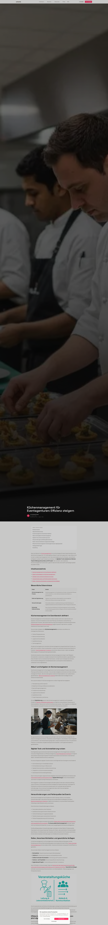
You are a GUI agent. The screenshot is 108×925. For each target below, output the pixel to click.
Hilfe (68, 1)
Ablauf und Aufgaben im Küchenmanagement (42, 535)
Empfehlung (35, 547)
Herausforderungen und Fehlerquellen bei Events (42, 539)
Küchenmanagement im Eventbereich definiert (42, 533)
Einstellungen (54, 921)
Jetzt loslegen (88, 1)
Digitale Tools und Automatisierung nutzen (41, 537)
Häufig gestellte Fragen (37, 545)
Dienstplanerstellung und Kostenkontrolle (41, 777)
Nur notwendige (47, 918)
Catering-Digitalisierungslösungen (44, 702)
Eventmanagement (46, 553)
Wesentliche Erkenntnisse (38, 531)
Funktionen (41, 1)
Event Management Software (63, 753)
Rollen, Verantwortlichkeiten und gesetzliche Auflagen (43, 541)
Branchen (49, 1)
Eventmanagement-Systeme (43, 650)
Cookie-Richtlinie (46, 916)
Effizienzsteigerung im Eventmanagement (41, 624)
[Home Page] (28, 1)
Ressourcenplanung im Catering (47, 675)
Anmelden (81, 1)
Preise (64, 1)
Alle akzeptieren (61, 918)
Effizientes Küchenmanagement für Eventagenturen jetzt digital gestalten (47, 543)
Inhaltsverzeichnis (36, 529)
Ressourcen (57, 1)
